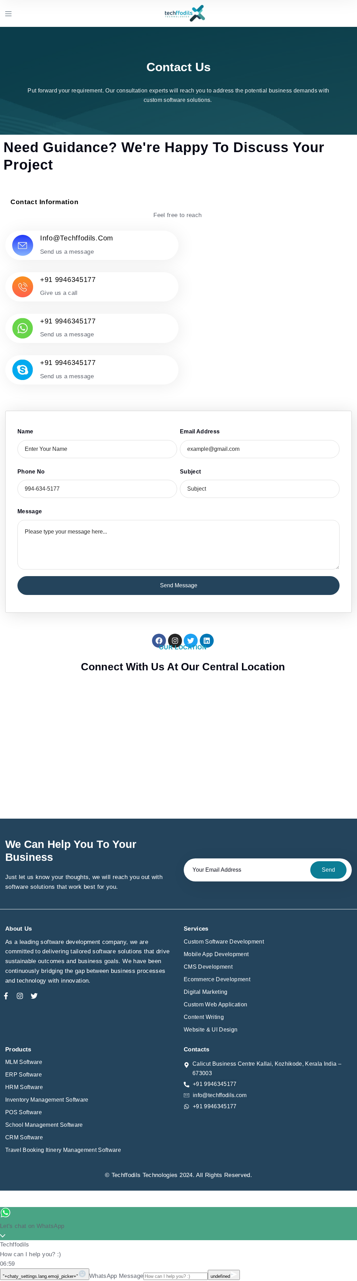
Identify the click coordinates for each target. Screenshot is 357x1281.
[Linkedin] (207, 641)
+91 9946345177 (68, 279)
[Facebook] (159, 641)
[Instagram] (175, 641)
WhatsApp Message (116, 1276)
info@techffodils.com (76, 238)
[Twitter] (191, 641)
